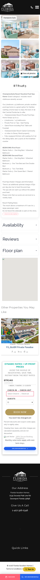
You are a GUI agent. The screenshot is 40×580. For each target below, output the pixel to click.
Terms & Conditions (14, 569)
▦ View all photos (28, 73)
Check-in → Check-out (19, 390)
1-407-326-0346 (20, 510)
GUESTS (11, 398)
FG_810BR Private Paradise (19, 347)
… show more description (10, 214)
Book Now (20, 412)
